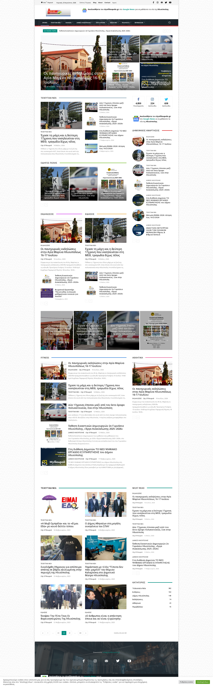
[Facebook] (153, 2)
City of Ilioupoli (46, 145)
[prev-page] (42, 204)
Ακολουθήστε (152, 98)
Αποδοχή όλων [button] (202, 682)
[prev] (164, 30)
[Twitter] (166, 2)
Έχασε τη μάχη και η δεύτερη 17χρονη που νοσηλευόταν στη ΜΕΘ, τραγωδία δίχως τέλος (60, 138)
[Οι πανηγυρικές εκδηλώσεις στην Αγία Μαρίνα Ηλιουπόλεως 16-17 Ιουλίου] (73, 62)
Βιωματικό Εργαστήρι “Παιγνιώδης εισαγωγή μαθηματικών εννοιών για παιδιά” (66, 292)
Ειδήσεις (44, 612)
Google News (128, 9)
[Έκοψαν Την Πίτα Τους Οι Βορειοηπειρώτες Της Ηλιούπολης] (61, 596)
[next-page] (46, 204)
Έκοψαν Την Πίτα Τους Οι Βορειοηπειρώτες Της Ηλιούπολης (60, 617)
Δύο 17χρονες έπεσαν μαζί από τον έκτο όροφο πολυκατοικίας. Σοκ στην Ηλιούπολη (111, 106)
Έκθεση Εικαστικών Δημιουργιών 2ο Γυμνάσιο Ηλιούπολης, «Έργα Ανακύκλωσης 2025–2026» (111, 120)
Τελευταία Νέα (114, 49)
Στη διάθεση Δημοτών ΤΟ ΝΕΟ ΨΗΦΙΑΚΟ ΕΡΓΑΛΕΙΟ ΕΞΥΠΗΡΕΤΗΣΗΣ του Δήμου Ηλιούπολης (112, 134)
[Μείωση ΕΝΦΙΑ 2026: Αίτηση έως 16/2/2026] (91, 148)
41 (70, 633)
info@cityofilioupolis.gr (111, 652)
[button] (169, 22)
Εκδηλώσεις (48, 69)
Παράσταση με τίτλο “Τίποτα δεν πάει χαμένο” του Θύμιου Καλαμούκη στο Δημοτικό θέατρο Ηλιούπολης (104, 571)
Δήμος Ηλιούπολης (116, 76)
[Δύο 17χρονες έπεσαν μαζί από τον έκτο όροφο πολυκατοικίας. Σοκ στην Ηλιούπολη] (156, 48)
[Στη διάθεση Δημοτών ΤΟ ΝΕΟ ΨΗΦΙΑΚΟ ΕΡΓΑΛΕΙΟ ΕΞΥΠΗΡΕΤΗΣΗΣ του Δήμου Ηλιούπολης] (156, 76)
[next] (168, 30)
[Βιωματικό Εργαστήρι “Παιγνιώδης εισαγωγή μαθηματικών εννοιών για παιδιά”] (47, 293)
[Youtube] (170, 2)
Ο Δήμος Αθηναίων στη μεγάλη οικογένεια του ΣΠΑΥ (102, 525)
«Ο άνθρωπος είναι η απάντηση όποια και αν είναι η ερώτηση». (103, 617)
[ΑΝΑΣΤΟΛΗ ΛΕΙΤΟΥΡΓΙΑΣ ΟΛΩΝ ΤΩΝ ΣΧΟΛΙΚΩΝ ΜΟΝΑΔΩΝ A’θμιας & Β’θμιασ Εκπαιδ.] (138, 230)
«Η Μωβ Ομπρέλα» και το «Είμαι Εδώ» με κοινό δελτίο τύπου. (59, 525)
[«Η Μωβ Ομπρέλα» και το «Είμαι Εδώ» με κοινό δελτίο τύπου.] (61, 504)
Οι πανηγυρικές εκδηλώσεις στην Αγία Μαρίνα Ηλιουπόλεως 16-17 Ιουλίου (90, 31)
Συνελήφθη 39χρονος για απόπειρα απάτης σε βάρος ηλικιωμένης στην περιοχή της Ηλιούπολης (61, 569)
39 (58, 633)
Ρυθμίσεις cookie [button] (186, 682)
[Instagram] (158, 2)
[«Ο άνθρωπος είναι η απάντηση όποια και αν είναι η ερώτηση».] (105, 596)
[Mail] (162, 2)
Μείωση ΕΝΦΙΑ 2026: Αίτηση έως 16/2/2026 (112, 147)
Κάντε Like (138, 98)
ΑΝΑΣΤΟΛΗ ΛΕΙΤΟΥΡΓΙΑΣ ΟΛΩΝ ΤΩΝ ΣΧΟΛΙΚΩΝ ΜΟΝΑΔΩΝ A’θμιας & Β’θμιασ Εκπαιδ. (157, 231)
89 (80, 633)
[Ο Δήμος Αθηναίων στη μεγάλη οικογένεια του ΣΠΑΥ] (105, 504)
